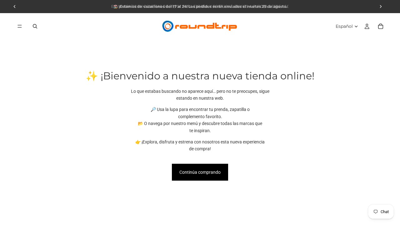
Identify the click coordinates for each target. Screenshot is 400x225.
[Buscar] (35, 26)
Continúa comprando (200, 172)
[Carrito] (381, 26)
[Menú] (19, 26)
